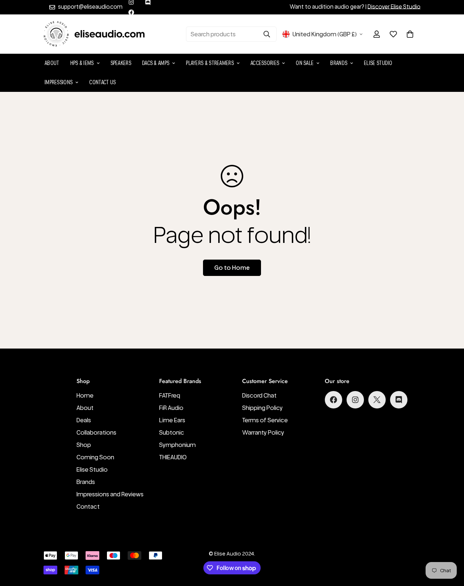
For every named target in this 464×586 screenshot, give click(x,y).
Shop (83, 444)
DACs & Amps (155, 63)
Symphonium (177, 444)
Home (85, 395)
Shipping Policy (262, 407)
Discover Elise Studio (394, 6)
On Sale (305, 63)
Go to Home (232, 267)
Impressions (58, 82)
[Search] (266, 34)
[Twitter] (377, 399)
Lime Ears (172, 420)
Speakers (121, 63)
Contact (88, 506)
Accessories (264, 63)
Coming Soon (95, 457)
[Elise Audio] (94, 34)
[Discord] (398, 399)
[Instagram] (355, 399)
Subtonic (171, 432)
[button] (410, 34)
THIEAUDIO (173, 457)
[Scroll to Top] (450, 546)
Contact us (102, 82)
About (52, 63)
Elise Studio (378, 63)
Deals (83, 420)
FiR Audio (171, 407)
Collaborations (96, 432)
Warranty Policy (263, 432)
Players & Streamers (210, 63)
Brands (338, 63)
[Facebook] (131, 12)
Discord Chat (259, 395)
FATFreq (169, 395)
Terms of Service (265, 420)
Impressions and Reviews (110, 494)
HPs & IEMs (82, 63)
